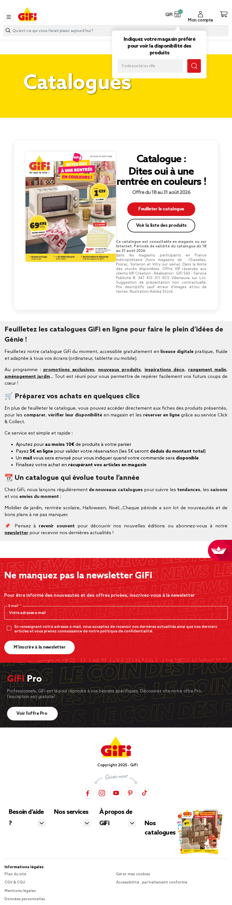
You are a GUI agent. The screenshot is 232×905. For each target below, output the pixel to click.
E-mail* (14, 606)
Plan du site (15, 874)
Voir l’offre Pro (32, 713)
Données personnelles (25, 899)
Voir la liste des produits (161, 225)
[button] (177, 14)
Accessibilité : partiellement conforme (151, 882)
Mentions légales (20, 891)
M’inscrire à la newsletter (39, 647)
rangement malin (207, 370)
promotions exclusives (68, 370)
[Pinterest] (130, 793)
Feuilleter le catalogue (161, 209)
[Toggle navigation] (8, 17)
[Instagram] (102, 793)
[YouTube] (116, 793)
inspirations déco (164, 370)
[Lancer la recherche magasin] (194, 66)
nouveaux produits (119, 370)
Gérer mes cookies (133, 874)
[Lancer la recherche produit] (8, 30)
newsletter (16, 533)
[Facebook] (87, 793)
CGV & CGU (15, 882)
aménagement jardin (27, 376)
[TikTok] (144, 793)
